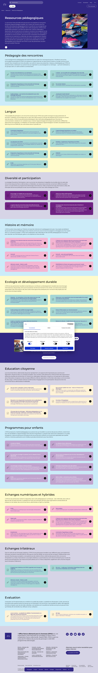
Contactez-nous (36, 665)
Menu (13, 6)
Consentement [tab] (32, 327)
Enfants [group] (65, 669)
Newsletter (85, 2)
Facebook (79, 634)
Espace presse (21, 665)
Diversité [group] (41, 669)
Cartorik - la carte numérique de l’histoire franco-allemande (38, 648)
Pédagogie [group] (29, 669)
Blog (91, 2)
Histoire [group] (46, 669)
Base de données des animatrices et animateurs (23, 653)
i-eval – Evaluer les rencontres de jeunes (37, 655)
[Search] (10, 2)
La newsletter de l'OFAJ (73, 652)
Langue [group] (35, 669)
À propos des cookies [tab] (66, 327)
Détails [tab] (49, 327)
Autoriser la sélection (49, 348)
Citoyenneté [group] (58, 669)
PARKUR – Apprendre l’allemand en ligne (51, 652)
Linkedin (71, 634)
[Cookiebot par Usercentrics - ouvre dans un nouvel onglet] (68, 324)
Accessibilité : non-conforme (82, 666)
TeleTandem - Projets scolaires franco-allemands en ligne (23, 657)
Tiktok (83, 634)
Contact (79, 2)
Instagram (67, 634)
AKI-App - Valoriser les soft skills (37, 652)
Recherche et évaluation (49, 357)
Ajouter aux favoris (6, 47)
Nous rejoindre (28, 665)
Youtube (75, 634)
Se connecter (92, 6)
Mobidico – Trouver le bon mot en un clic (51, 655)
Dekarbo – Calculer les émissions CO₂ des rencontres (51, 648)
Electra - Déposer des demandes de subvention (23, 648)
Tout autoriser (65, 348)
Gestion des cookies (90, 666)
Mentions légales (68, 666)
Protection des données (74, 666)
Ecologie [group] (52, 669)
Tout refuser (32, 348)
